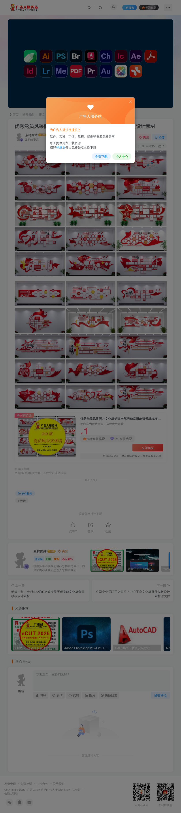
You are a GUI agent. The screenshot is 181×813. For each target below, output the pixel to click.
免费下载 (101, 156)
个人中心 (122, 156)
